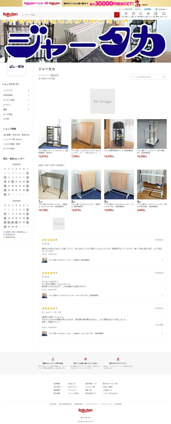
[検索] (117, 15)
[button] (162, 9)
